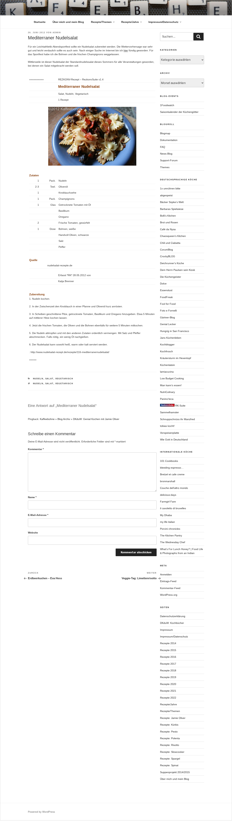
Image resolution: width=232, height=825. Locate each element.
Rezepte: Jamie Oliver (172, 718)
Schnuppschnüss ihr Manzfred (177, 419)
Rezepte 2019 (168, 677)
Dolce (163, 283)
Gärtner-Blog (167, 317)
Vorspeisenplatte (169, 432)
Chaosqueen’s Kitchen (173, 236)
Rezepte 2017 (168, 663)
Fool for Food (168, 303)
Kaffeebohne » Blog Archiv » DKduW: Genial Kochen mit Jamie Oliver (79, 419)
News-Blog (166, 153)
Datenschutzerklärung (172, 616)
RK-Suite (180, 405)
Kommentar (36, 449)
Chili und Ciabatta (170, 242)
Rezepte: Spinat (169, 765)
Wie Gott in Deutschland (174, 439)
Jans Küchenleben (170, 337)
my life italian (167, 521)
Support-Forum (169, 160)
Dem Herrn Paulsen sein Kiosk (177, 269)
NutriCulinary (167, 392)
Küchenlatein (167, 365)
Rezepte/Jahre (130, 21)
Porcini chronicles (170, 528)
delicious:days (168, 494)
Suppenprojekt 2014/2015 (175, 772)
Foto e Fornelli (168, 310)
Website (33, 532)
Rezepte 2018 (168, 670)
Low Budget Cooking (172, 378)
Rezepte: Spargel (170, 758)
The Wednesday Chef (172, 542)
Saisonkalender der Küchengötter (179, 111)
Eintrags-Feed (168, 581)
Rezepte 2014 (168, 643)
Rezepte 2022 (168, 697)
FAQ (162, 146)
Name (32, 497)
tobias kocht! (167, 425)
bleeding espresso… (172, 467)
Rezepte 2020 (168, 684)
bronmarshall (167, 481)
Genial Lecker (168, 324)
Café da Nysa (168, 229)
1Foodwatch (167, 105)
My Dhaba (166, 515)
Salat (49, 378)
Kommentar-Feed (170, 588)
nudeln (38, 378)
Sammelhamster (169, 412)
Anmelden (166, 574)
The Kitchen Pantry (171, 535)
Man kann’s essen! (171, 385)
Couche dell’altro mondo (174, 488)
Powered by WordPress (41, 811)
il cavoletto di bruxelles (173, 508)
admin (57, 32)
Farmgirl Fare (168, 501)
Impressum (166, 629)
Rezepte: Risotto (169, 745)
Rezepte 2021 (168, 690)
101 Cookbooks (169, 460)
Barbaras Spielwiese (171, 209)
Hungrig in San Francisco (174, 331)
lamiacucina (167, 371)
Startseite (39, 21)
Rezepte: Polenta (170, 738)
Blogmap (165, 133)
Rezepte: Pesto (169, 731)
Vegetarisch (64, 378)
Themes (164, 167)
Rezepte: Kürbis (169, 724)
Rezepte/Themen (101, 21)
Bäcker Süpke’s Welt (172, 202)
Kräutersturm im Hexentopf (175, 358)
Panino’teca (166, 398)
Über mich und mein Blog (68, 21)
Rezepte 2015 (168, 650)
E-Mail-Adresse (38, 515)
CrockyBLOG (167, 256)
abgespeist (166, 195)
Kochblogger (167, 344)
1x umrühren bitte (170, 188)
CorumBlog (166, 249)
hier (126, 50)
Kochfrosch (166, 351)
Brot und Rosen (169, 222)
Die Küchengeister (170, 276)
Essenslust (166, 290)
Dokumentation (168, 140)
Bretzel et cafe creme (172, 474)
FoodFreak (166, 297)
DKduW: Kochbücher (172, 622)
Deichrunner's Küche (172, 263)
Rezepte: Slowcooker (172, 751)
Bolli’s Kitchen (168, 215)
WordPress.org (168, 594)
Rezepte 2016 (168, 656)
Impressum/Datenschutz (163, 21)
